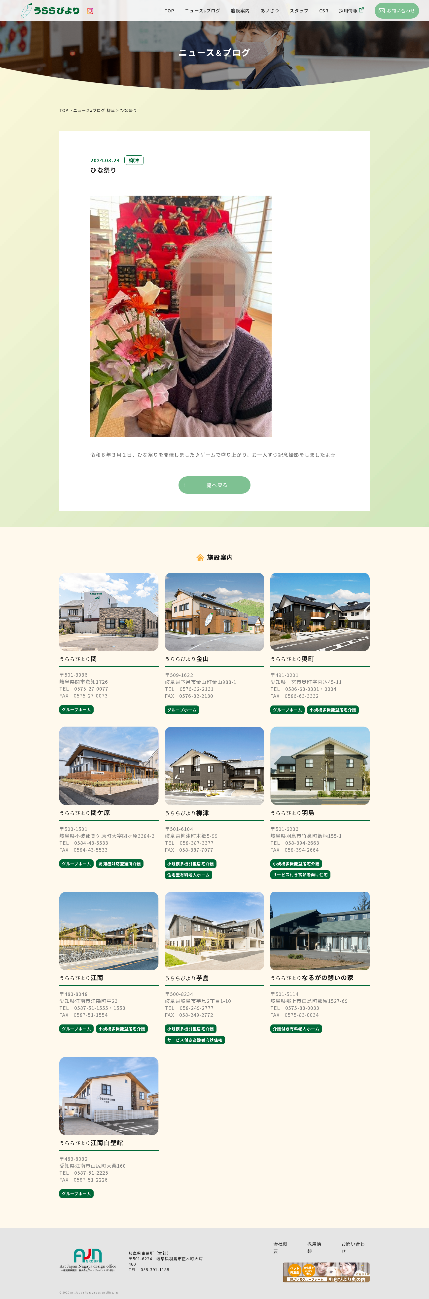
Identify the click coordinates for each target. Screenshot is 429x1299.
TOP (169, 10)
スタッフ (299, 10)
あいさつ (269, 10)
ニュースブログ (202, 10)
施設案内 (240, 10)
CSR (323, 10)
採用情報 (348, 10)
